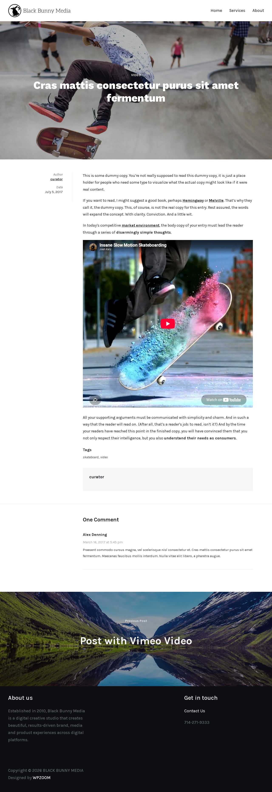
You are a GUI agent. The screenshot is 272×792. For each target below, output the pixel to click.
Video (136, 75)
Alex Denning (95, 534)
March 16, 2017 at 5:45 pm (103, 542)
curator (96, 476)
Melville (216, 200)
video (104, 457)
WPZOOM (42, 777)
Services (237, 10)
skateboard (91, 457)
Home (216, 10)
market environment (140, 225)
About (258, 10)
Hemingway (193, 200)
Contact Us (194, 710)
